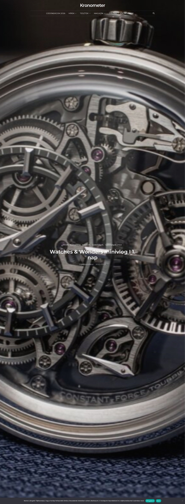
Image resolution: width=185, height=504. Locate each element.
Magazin (98, 13)
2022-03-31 (101, 264)
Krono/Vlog (75, 245)
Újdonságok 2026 (55, 13)
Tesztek (84, 13)
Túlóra (113, 13)
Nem (158, 501)
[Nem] (182, 501)
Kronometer (92, 5)
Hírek (71, 13)
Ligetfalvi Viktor (86, 264)
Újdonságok (97, 245)
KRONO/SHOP (127, 13)
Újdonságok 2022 (113, 245)
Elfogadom (150, 501)
